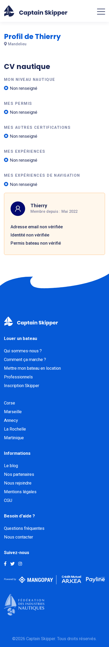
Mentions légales (20, 491)
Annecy (11, 420)
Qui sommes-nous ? (23, 350)
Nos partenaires (19, 474)
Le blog (11, 465)
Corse (9, 403)
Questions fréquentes (24, 528)
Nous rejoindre (17, 483)
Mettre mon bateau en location (32, 368)
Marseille (13, 411)
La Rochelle (15, 429)
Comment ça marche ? (25, 359)
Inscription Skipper (21, 385)
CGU (8, 500)
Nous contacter (18, 537)
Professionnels (18, 376)
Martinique (14, 437)
